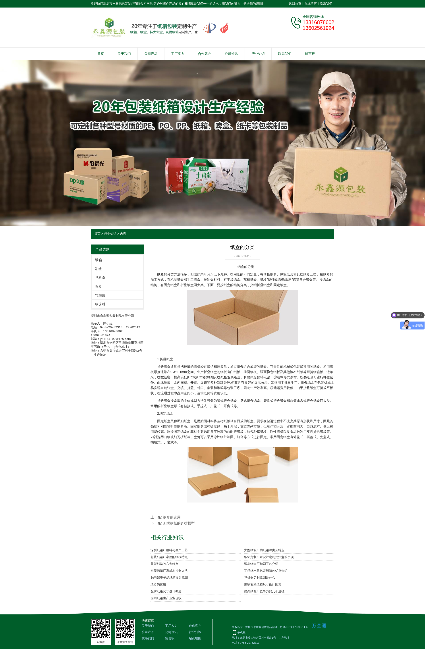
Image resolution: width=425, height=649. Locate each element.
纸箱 (98, 260)
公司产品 (151, 54)
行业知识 (258, 54)
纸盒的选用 (172, 517)
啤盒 (98, 286)
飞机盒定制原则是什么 (259, 577)
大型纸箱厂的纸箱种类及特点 (264, 550)
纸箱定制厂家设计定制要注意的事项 (269, 557)
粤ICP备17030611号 (295, 627)
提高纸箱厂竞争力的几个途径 (264, 591)
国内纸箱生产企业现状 (166, 598)
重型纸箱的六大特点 (164, 564)
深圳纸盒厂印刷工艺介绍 (261, 564)
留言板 (310, 54)
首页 (100, 54)
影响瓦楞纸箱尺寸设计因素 (262, 584)
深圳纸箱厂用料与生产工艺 (169, 550)
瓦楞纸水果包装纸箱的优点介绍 (266, 570)
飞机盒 (100, 277)
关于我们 (124, 54)
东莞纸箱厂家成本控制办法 (169, 570)
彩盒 (98, 269)
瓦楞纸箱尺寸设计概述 (166, 591)
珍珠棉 (100, 304)
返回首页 (295, 3)
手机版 (241, 632)
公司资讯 (231, 54)
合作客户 (204, 54)
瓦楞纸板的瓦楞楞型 (179, 523)
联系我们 (326, 3)
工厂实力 (177, 54)
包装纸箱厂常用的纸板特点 (169, 557)
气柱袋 (100, 295)
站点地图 (195, 638)
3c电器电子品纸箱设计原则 (169, 577)
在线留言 (310, 3)
